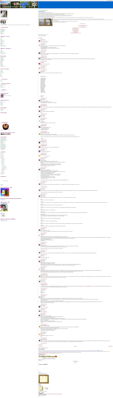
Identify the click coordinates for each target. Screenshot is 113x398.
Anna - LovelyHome (3, 57)
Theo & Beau (2, 33)
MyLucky (2, 64)
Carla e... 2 (2, 40)
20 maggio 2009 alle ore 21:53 (44, 65)
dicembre (3, 158)
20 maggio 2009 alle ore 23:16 (44, 108)
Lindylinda (42, 141)
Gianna (42, 305)
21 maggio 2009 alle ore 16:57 (44, 157)
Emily (56, 301)
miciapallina (42, 125)
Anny (1, 38)
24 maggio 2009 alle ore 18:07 (44, 331)
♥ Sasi (1, 80)
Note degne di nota (2, 144)
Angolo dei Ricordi (3, 138)
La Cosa (42, 66)
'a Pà (1, 49)
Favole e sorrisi (2, 142)
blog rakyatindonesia (89, 286)
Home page (75, 346)
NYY (41, 255)
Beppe (1, 32)
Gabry (41, 71)
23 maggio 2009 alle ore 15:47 (44, 294)
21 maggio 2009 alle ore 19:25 (44, 227)
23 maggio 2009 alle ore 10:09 (44, 288)
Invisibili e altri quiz (3, 102)
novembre (3, 159)
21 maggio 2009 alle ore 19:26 (44, 232)
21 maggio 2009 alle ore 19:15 (44, 187)
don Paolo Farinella (3, 87)
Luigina (1, 42)
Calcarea (1, 101)
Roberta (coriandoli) (3, 53)
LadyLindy (2, 71)
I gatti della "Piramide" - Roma (4, 220)
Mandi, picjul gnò (3, 165)
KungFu (1, 103)
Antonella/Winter (2, 51)
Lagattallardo (42, 145)
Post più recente (40, 346)
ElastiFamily (2, 70)
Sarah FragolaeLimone (44, 132)
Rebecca (1, 65)
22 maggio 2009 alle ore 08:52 (44, 266)
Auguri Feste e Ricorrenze (3, 139)
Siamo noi (2, 104)
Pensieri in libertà (2, 145)
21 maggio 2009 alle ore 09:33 (44, 124)
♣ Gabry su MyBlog (3, 29)
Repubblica (2, 110)
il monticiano (42, 57)
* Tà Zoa (1, 28)
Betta (1, 39)
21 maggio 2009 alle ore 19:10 (44, 181)
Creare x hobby (2, 59)
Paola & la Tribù (2, 31)
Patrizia (1, 44)
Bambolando (2, 58)
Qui (41, 300)
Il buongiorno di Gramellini (3, 84)
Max (1, 73)
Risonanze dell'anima (3, 147)
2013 (2, 154)
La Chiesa (2, 86)
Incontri (1, 143)
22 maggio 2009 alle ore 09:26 (44, 273)
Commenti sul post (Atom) (44, 347)
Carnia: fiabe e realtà (3, 140)
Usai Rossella (2, 66)
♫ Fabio (1, 50)
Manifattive (2, 62)
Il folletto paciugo (43, 274)
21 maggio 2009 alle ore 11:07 (44, 144)
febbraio (3, 171)
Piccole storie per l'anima (3, 146)
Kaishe (41, 39)
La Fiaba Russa (2, 60)
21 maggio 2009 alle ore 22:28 (44, 242)
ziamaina (42, 295)
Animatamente (2, 37)
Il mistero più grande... (4, 166)
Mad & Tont (2, 61)
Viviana (1, 76)
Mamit (41, 44)
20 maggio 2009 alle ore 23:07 (44, 104)
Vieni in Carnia (2, 105)
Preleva (75, 362)
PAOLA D (42, 333)
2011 (2, 156)
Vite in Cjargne (2, 149)
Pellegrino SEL (2, 85)
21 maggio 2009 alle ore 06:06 (44, 118)
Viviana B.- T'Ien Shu (3, 30)
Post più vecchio (110, 346)
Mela (1, 63)
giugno (2, 163)
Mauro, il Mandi (2, 72)
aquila (41, 150)
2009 (2, 157)
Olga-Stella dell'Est (3, 43)
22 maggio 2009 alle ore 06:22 (44, 254)
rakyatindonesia (43, 284)
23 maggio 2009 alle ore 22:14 (44, 308)
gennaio (3, 172)
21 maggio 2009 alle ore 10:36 (44, 131)
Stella (1, 74)
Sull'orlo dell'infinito (3, 148)
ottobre (2, 160)
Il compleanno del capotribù (4, 169)
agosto (2, 161)
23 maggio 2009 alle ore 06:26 (44, 283)
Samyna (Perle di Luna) (3, 45)
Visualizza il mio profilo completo (7, 95)
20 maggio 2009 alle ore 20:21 (44, 50)
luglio (2, 162)
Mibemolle (42, 154)
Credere (1, 141)
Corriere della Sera (2, 109)
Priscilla (69, 301)
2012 (2, 155)
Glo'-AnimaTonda (2, 41)
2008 (2, 173)
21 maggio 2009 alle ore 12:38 (44, 148)
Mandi (5, 3)
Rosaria (42, 51)
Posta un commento (41, 344)
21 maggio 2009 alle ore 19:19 (44, 193)
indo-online (80, 286)
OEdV (1, 52)
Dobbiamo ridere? (3, 168)
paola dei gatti (42, 105)
